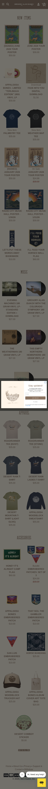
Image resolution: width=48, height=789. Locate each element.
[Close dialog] (45, 382)
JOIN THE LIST (35, 397)
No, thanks (35, 401)
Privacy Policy (28, 405)
